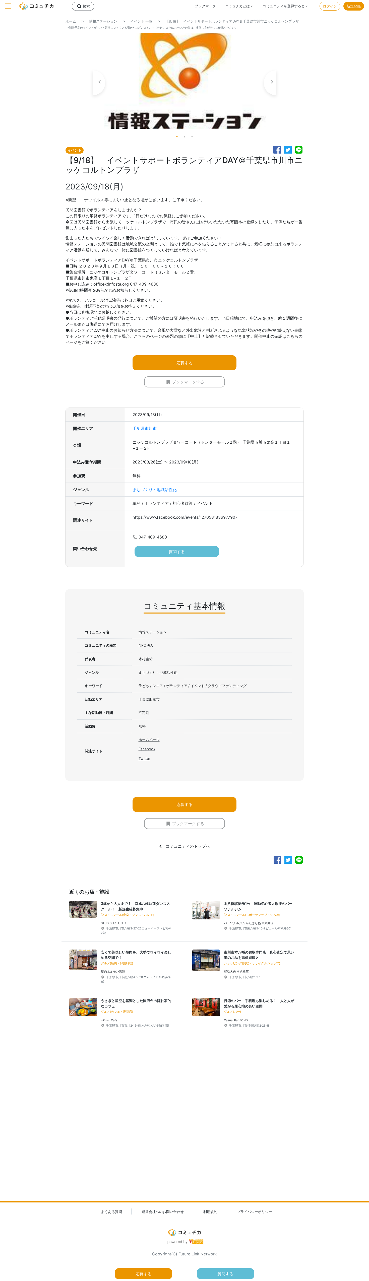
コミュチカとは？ (239, 6)
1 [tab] (176, 136)
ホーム (71, 21)
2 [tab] (184, 136)
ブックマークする (188, 381)
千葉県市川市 (145, 428)
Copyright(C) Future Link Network (184, 1253)
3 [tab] (192, 136)
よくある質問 (111, 1211)
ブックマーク (205, 6)
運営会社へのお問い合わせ (163, 1211)
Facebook (147, 749)
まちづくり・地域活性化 (155, 489)
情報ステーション (103, 21)
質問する (177, 551)
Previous (99, 82)
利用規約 (210, 1211)
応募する (184, 362)
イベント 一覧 (141, 21)
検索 (86, 6)
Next (270, 82)
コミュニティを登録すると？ (285, 6)
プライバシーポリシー (254, 1211)
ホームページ (149, 739)
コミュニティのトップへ (188, 846)
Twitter (144, 758)
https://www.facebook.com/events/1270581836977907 (185, 517)
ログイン (330, 6)
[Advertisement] (184, 1125)
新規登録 (354, 6)
